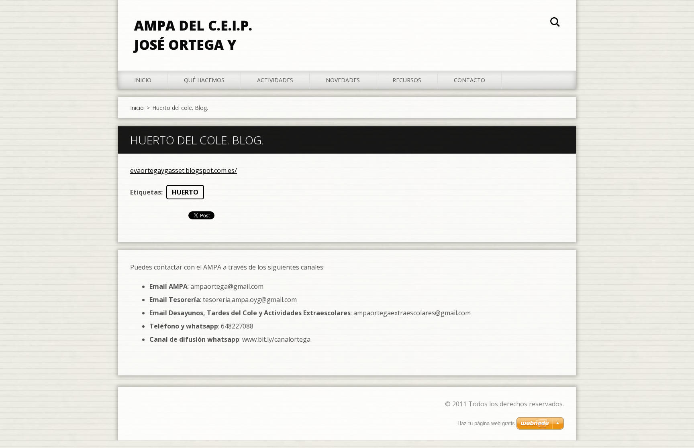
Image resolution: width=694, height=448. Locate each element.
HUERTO (185, 192)
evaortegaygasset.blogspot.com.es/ (183, 170)
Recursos (406, 80)
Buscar (555, 23)
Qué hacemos (204, 80)
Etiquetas (145, 192)
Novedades (343, 80)
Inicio (142, 80)
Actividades (275, 80)
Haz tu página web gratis (486, 423)
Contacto (469, 80)
